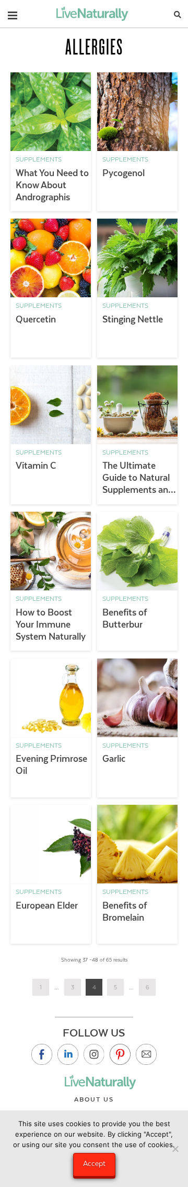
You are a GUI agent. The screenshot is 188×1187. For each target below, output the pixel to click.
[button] (12, 13)
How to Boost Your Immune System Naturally (51, 624)
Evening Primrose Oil (51, 764)
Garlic (113, 758)
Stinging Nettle (132, 319)
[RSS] (146, 1054)
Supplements (39, 159)
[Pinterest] (120, 1054)
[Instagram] (94, 1054)
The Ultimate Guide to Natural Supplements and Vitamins (137, 478)
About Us (94, 1099)
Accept (94, 1163)
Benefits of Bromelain (124, 911)
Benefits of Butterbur (124, 618)
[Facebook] (41, 1054)
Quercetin (36, 319)
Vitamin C (36, 465)
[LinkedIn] (67, 1054)
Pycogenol (123, 173)
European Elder (47, 905)
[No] (175, 1148)
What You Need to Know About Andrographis (52, 185)
